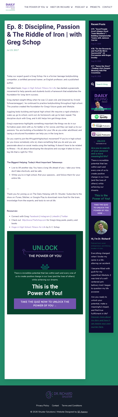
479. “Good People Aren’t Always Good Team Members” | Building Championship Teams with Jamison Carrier (101, 34)
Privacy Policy (42, 405)
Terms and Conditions (72, 405)
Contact (55, 405)
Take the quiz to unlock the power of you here (101, 209)
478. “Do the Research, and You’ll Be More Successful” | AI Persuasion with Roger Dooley (101, 53)
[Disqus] (45, 347)
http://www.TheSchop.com (34, 220)
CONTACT (107, 7)
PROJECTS (95, 7)
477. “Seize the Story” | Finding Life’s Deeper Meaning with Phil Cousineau (100, 69)
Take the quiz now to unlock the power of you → (45, 303)
